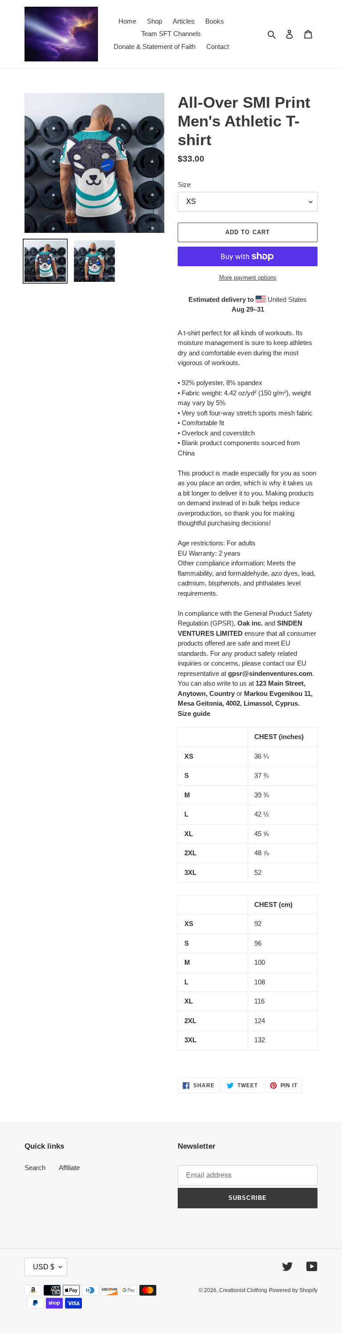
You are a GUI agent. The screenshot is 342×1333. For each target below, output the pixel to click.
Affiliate (69, 1167)
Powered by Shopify (293, 1290)
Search (34, 1167)
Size (184, 184)
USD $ (43, 1267)
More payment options (248, 277)
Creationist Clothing (243, 1290)
